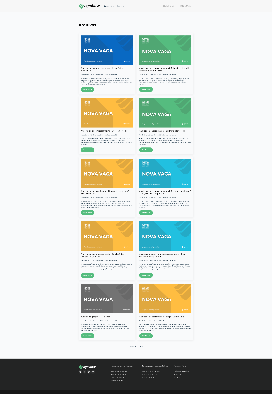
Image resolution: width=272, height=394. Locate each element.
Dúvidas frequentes (116, 380)
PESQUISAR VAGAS (168, 6)
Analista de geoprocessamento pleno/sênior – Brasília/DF (102, 69)
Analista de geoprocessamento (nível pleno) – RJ (162, 131)
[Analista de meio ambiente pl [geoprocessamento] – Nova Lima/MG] (107, 173)
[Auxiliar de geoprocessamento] (107, 298)
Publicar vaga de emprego (151, 371)
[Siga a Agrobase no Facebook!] (84, 372)
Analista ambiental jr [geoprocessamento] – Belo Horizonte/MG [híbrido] (162, 255)
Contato (177, 377)
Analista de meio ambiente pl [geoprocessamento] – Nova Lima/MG (105, 192)
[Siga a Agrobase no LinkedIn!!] (93, 372)
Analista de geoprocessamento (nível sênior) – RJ (104, 131)
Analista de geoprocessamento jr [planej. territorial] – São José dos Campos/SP (164, 69)
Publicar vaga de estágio (150, 374)
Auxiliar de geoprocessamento (95, 317)
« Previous (132, 347)
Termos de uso (179, 374)
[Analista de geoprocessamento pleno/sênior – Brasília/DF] (107, 50)
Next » (141, 347)
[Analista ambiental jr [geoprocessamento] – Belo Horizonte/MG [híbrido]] (165, 236)
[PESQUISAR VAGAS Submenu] (176, 6)
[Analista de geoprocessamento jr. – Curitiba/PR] (165, 298)
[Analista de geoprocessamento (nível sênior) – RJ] (107, 113)
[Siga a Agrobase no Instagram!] (80, 372)
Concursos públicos (117, 377)
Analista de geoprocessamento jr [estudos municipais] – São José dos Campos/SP (165, 192)
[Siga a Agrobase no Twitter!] (89, 372)
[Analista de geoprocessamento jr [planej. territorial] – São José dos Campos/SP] (165, 50)
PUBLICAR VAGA (185, 6)
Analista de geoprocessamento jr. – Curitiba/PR (161, 317)
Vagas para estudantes (118, 374)
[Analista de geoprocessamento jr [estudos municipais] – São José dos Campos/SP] (165, 173)
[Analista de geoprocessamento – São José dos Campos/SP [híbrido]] (107, 236)
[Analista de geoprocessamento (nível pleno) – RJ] (165, 113)
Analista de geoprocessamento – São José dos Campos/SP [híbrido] (102, 255)
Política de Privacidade (181, 371)
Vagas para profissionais (118, 371)
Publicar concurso (148, 377)
